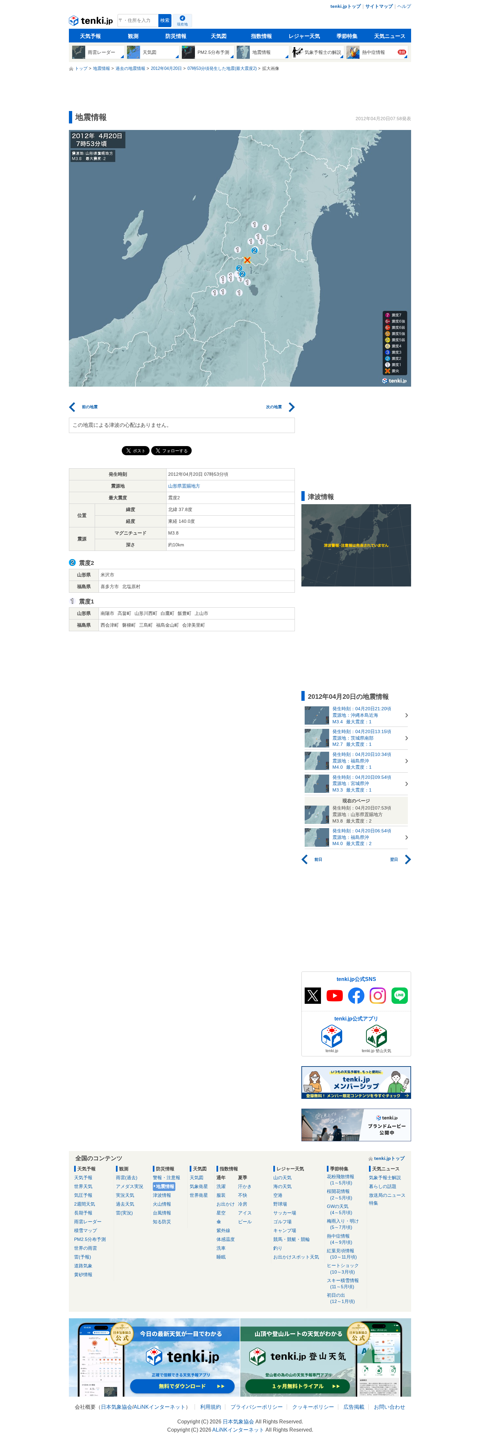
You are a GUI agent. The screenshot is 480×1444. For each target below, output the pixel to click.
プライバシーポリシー (257, 1407)
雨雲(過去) (126, 1177)
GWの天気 (339, 1209)
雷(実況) (124, 1212)
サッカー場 (284, 1212)
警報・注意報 (166, 1177)
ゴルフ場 (282, 1221)
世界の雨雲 (85, 1248)
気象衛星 (199, 1186)
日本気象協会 (116, 1407)
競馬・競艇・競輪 (291, 1239)
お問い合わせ (389, 1407)
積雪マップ (85, 1230)
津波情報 (162, 1195)
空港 (277, 1195)
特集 (373, 1203)
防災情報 (176, 36)
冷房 (242, 1204)
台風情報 (162, 1212)
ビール (245, 1221)
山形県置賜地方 (184, 486)
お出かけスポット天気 (296, 1256)
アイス (245, 1212)
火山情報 (162, 1204)
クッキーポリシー (313, 1407)
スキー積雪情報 (343, 1283)
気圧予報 (83, 1195)
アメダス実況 (129, 1186)
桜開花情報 (339, 1194)
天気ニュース (390, 36)
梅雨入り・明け (343, 1224)
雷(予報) (82, 1256)
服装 (221, 1195)
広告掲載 (354, 1407)
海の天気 (282, 1186)
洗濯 (221, 1186)
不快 (242, 1195)
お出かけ (225, 1204)
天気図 (219, 36)
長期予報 (83, 1212)
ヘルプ (404, 6)
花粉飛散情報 (340, 1179)
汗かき (245, 1186)
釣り (277, 1248)
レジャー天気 (304, 36)
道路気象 (83, 1265)
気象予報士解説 (385, 1177)
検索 (164, 20)
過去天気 (125, 1204)
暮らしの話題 (382, 1186)
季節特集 (347, 36)
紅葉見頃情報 (342, 1253)
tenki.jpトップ (345, 6)
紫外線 (223, 1230)
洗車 (221, 1248)
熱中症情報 (339, 1239)
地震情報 (165, 1186)
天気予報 (90, 36)
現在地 (182, 24)
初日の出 (341, 1298)
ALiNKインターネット (159, 1407)
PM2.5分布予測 (90, 1239)
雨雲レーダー (88, 1221)
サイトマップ (379, 6)
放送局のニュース (387, 1195)
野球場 (280, 1204)
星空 (221, 1212)
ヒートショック (343, 1268)
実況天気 (125, 1195)
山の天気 (282, 1177)
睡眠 (221, 1256)
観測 (133, 36)
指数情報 (261, 36)
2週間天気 (84, 1204)
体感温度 (225, 1239)
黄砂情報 (83, 1274)
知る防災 (162, 1221)
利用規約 (210, 1407)
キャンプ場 (284, 1230)
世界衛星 (199, 1195)
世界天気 (83, 1186)
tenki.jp (91, 22)
